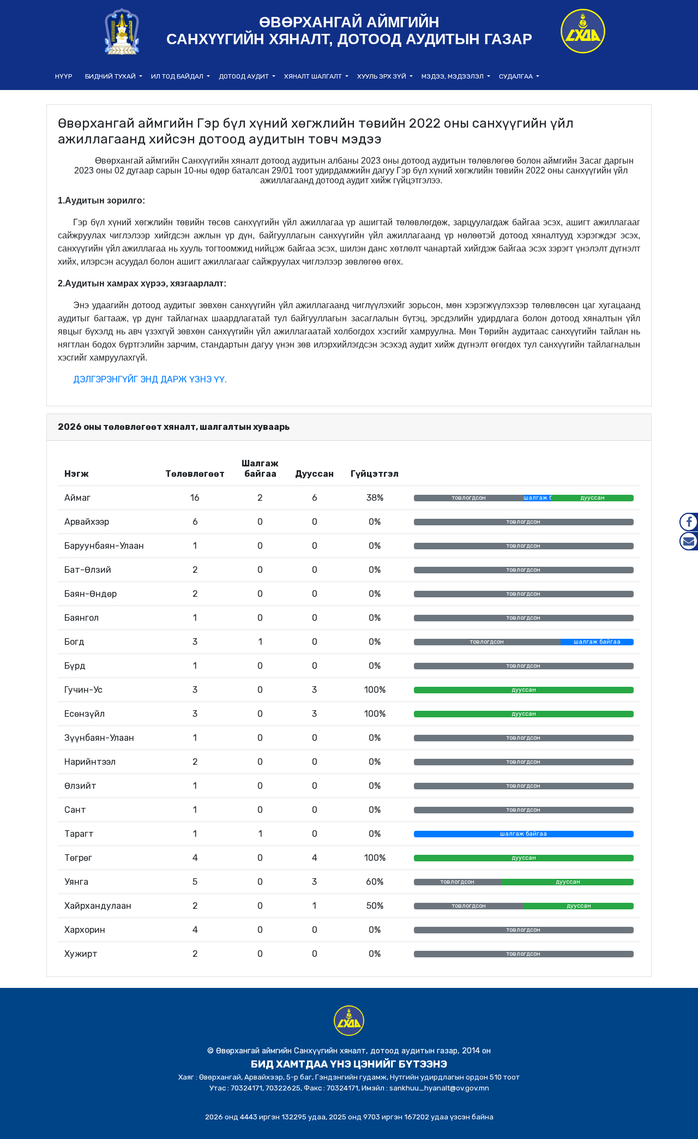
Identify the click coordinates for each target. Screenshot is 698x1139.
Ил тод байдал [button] (178, 76)
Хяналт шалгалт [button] (314, 76)
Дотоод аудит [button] (244, 76)
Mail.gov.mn (688, 541)
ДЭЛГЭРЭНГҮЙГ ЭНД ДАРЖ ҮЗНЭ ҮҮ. (150, 379)
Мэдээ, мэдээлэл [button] (453, 76)
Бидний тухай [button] (111, 76)
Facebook (688, 522)
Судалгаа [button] (516, 76)
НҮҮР (63, 76)
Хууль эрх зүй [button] (382, 76)
